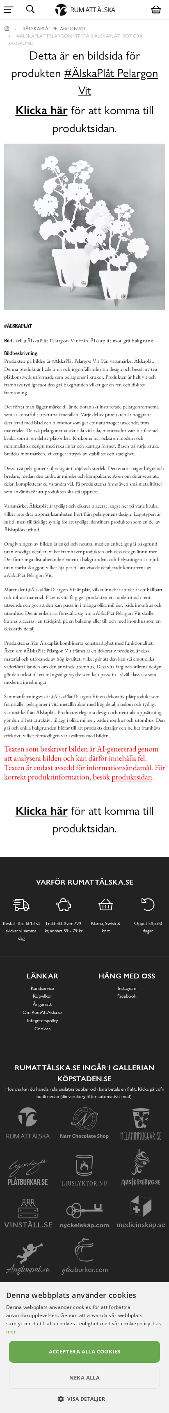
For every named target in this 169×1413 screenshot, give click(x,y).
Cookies (42, 1028)
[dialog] (84, 1347)
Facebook (126, 996)
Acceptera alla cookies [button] (85, 1351)
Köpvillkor (42, 996)
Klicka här (42, 110)
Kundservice (42, 988)
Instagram (127, 988)
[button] (84, 1399)
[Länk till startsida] (7, 28)
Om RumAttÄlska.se (42, 1012)
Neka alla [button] (84, 1377)
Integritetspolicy (42, 1020)
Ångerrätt (42, 1004)
